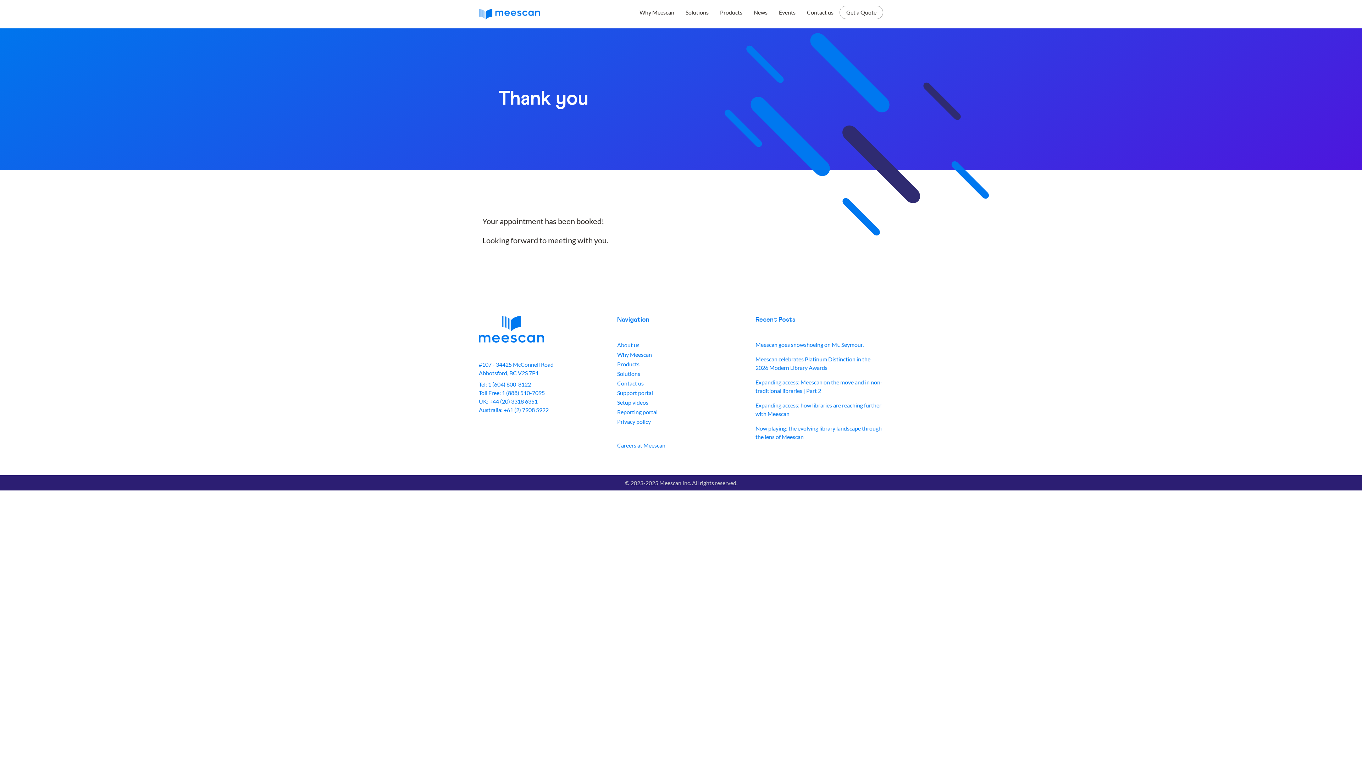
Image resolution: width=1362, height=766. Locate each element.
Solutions (697, 12)
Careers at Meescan (641, 445)
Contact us (820, 12)
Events (787, 12)
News (761, 12)
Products (731, 12)
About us (628, 345)
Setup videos (632, 402)
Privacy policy (634, 421)
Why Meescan (657, 12)
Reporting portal (637, 412)
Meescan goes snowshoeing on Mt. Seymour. (809, 344)
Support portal (635, 392)
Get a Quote (861, 12)
